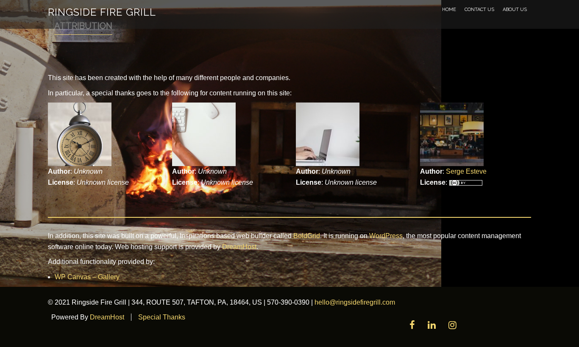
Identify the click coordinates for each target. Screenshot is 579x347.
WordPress (386, 235)
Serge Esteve (466, 171)
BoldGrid (306, 235)
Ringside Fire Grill (102, 12)
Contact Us (479, 9)
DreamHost (239, 246)
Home (449, 9)
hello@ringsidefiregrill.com (355, 302)
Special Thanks (161, 317)
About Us (515, 9)
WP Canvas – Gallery (87, 276)
